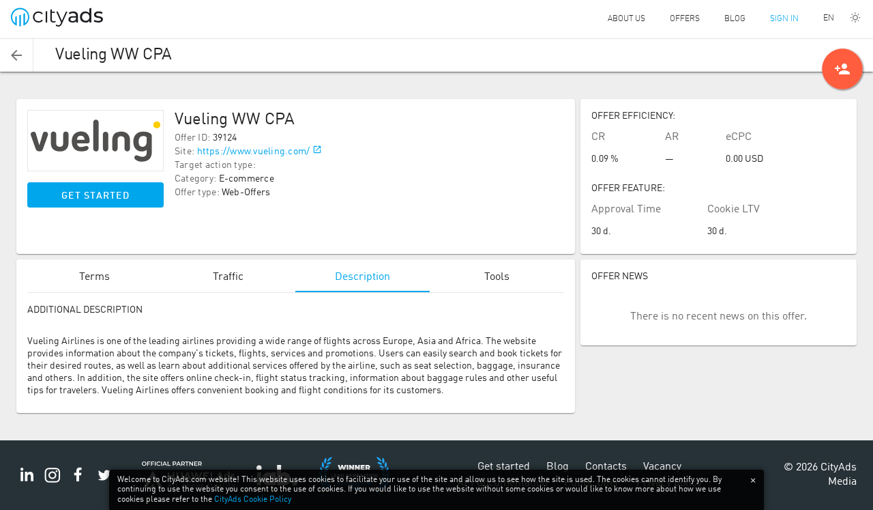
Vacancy (662, 467)
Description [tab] (362, 277)
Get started (95, 196)
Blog (734, 19)
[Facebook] (78, 482)
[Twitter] (104, 482)
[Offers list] (16, 55)
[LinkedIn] (26, 482)
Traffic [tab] (228, 277)
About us (626, 19)
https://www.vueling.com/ (253, 151)
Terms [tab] (94, 277)
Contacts (606, 467)
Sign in (784, 19)
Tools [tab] (496, 277)
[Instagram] (52, 482)
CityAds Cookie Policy (252, 500)
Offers (685, 19)
